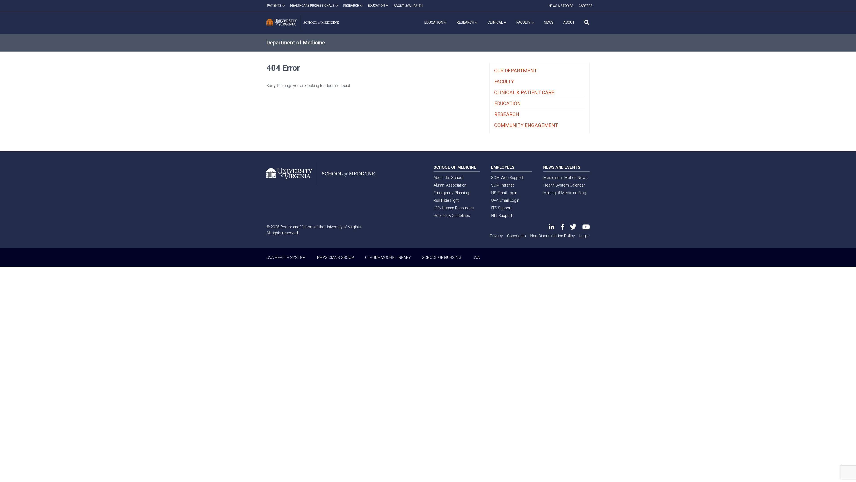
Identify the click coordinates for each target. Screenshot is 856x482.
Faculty (504, 81)
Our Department (515, 70)
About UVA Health (408, 6)
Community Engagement (526, 125)
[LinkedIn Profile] (552, 228)
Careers (586, 6)
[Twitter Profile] (573, 228)
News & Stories (561, 6)
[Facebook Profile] (562, 228)
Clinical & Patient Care (524, 92)
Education (507, 103)
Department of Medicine (295, 42)
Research (506, 114)
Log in (584, 235)
